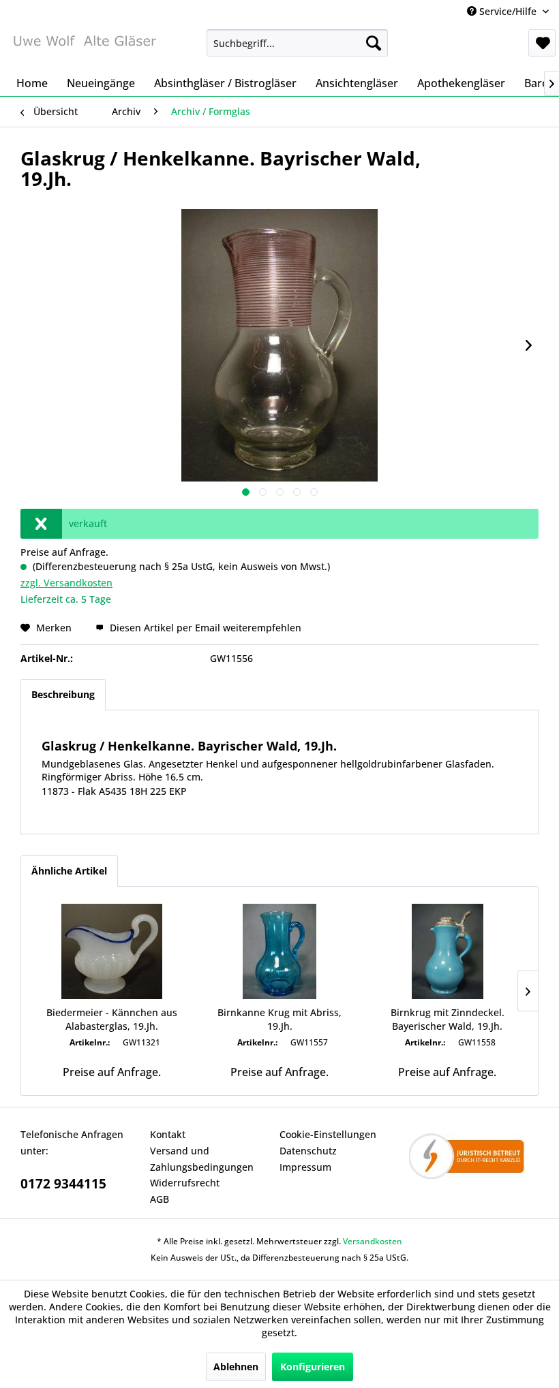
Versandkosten (372, 1241)
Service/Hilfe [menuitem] (508, 11)
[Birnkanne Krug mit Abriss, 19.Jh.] (279, 951)
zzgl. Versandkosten (66, 582)
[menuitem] (298, 43)
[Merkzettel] (542, 43)
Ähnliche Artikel (69, 870)
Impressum (305, 1167)
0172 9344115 (63, 1184)
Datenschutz (308, 1150)
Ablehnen (235, 1366)
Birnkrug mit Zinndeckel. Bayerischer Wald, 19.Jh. (447, 1019)
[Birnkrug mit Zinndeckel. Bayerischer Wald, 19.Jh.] (447, 951)
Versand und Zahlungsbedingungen (202, 1158)
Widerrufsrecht (185, 1182)
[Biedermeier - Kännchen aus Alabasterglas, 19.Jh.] (111, 951)
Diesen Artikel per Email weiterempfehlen (204, 627)
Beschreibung (63, 694)
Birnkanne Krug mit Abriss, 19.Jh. (279, 1019)
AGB (159, 1199)
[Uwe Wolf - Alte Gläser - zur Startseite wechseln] (84, 46)
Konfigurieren (312, 1366)
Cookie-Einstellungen (328, 1134)
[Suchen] (373, 43)
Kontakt (167, 1134)
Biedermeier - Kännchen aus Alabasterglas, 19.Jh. (111, 1019)
